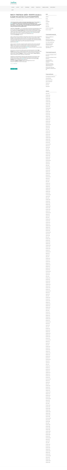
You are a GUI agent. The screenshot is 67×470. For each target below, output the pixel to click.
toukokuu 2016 (48, 281)
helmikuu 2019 (48, 227)
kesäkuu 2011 (48, 367)
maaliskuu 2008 (48, 431)
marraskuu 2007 (48, 437)
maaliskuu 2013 (48, 333)
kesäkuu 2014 (48, 312)
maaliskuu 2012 (48, 352)
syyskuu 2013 (48, 325)
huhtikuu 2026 (48, 100)
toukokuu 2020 (48, 202)
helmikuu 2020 (48, 207)
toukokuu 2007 (48, 447)
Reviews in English (48, 29)
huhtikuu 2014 (48, 315)
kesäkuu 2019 (48, 220)
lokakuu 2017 (48, 253)
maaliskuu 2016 (48, 284)
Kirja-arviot (47, 26)
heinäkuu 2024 (48, 131)
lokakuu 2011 (48, 361)
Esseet (47, 18)
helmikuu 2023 (48, 155)
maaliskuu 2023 (48, 153)
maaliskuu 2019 (48, 225)
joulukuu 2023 (48, 142)
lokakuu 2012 (48, 341)
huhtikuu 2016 (48, 282)
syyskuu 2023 (48, 147)
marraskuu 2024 (48, 124)
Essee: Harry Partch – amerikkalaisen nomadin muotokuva (49, 61)
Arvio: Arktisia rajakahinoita (50, 42)
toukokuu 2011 (48, 369)
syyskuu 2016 (48, 274)
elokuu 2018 (47, 237)
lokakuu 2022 (48, 162)
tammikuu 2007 (48, 454)
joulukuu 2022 (48, 158)
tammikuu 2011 (48, 375)
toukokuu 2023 (48, 152)
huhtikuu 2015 (48, 302)
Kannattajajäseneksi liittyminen (50, 76)
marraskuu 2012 (48, 339)
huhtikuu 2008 (48, 429)
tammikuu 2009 (48, 414)
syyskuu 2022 (48, 163)
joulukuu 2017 (48, 250)
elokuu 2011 (47, 364)
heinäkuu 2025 (48, 111)
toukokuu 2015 (48, 300)
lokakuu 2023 (48, 145)
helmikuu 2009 (48, 413)
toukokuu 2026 (48, 98)
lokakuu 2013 (48, 323)
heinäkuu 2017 (48, 258)
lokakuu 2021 (48, 178)
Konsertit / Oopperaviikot (49, 28)
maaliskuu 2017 (48, 264)
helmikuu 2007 (48, 452)
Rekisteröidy (52, 7)
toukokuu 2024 (48, 134)
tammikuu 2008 (48, 434)
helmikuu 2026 (48, 103)
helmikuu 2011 (48, 374)
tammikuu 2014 (48, 318)
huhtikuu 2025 (48, 116)
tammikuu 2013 (48, 336)
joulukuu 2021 (48, 175)
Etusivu (12, 7)
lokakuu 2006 (48, 457)
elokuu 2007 (47, 442)
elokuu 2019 (47, 217)
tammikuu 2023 (48, 157)
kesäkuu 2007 (48, 445)
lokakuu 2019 (48, 214)
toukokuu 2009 (48, 408)
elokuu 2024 (47, 129)
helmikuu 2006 (48, 462)
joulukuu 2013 (48, 320)
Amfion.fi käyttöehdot (49, 81)
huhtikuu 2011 (48, 370)
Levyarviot (47, 24)
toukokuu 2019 (48, 222)
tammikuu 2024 (48, 140)
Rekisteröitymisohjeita (49, 79)
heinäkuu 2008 (48, 424)
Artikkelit (47, 16)
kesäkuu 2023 (48, 150)
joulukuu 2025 (48, 106)
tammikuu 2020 (48, 209)
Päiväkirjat (27, 7)
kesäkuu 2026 (48, 96)
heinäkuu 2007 (48, 444)
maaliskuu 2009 (48, 411)
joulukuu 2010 (48, 377)
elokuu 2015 (47, 295)
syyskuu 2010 (48, 382)
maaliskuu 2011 (48, 372)
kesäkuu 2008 (48, 426)
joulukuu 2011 (48, 357)
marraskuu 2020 (48, 194)
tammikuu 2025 (48, 121)
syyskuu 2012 (48, 343)
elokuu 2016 (47, 276)
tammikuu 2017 (48, 268)
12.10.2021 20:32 (12, 19)
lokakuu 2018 (48, 233)
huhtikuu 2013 (48, 331)
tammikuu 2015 (48, 307)
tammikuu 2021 (48, 191)
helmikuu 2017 (48, 266)
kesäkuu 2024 (48, 132)
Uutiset (17, 7)
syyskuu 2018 (48, 235)
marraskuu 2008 (48, 418)
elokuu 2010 (47, 383)
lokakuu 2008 (48, 419)
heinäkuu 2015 (48, 297)
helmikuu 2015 (48, 305)
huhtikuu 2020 (48, 204)
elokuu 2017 (47, 256)
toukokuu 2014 (48, 313)
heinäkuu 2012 (48, 346)
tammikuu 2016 (48, 287)
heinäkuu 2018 (48, 238)
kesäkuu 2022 (48, 168)
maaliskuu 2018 (48, 245)
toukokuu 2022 (48, 170)
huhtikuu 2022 (48, 171)
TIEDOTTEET (15, 63)
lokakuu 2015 (48, 292)
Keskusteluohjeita (48, 78)
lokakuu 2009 (48, 400)
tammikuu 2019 (48, 228)
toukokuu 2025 (48, 114)
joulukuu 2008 (48, 416)
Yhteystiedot (47, 86)
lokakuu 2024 (48, 126)
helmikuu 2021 (48, 189)
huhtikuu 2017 (48, 263)
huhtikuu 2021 (48, 186)
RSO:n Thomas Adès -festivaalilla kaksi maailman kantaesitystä (25, 16)
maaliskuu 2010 (48, 392)
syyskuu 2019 (48, 215)
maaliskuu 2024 (48, 137)
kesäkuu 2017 (48, 259)
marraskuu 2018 (48, 232)
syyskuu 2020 (48, 196)
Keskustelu (38, 7)
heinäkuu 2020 (48, 199)
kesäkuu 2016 (48, 279)
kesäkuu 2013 (48, 328)
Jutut (22, 7)
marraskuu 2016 (48, 271)
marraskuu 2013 (48, 321)
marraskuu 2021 (48, 176)
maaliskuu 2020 (48, 206)
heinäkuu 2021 (48, 183)
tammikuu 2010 (48, 395)
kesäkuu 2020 (48, 201)
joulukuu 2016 (48, 269)
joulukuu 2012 (48, 338)
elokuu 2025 (47, 109)
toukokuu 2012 (48, 349)
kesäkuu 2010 (48, 387)
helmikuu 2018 (48, 246)
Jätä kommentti (18, 19)
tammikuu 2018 (48, 248)
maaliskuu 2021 (48, 188)
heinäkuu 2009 (48, 405)
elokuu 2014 (47, 310)
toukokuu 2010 (48, 388)
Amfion (13, 2)
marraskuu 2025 (48, 108)
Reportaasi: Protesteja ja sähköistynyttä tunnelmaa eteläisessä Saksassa (50, 64)
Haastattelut (47, 21)
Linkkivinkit (47, 84)
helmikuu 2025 (48, 119)
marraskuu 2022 (48, 160)
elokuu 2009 (47, 403)
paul (22, 19)
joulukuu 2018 (48, 230)
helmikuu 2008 (48, 432)
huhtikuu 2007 (48, 449)
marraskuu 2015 (48, 290)
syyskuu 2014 (48, 308)
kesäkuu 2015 (48, 299)
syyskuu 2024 (48, 127)
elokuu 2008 (47, 423)
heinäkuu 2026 (48, 95)
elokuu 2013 (47, 326)
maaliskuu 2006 (48, 460)
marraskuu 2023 (48, 144)
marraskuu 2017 (48, 251)
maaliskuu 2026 (48, 101)
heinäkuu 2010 (48, 385)
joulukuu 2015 (48, 289)
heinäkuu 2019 (48, 219)
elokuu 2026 (47, 93)
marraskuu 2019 (48, 212)
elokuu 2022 (47, 165)
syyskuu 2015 (48, 294)
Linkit (12, 9)
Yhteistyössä (48, 83)
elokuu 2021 (47, 181)
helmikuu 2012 (48, 354)
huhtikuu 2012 (48, 351)
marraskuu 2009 (48, 398)
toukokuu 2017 (48, 261)
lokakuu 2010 (48, 380)
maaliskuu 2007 (48, 450)
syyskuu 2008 (48, 421)
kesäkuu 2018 (48, 240)
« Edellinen (12, 68)
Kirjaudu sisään (45, 7)
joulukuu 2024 (48, 122)
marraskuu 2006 (48, 455)
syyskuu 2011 (48, 362)
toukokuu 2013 (48, 330)
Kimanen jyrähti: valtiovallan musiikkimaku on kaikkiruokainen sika (51, 68)
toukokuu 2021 (48, 184)
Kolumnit (47, 23)
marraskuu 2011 (48, 359)
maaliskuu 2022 (48, 173)
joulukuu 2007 (48, 436)
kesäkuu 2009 (48, 406)
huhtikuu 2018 (48, 243)
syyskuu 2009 (48, 401)
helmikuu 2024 (48, 139)
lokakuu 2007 (48, 439)
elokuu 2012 (47, 344)
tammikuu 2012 (48, 356)
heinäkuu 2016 (48, 277)
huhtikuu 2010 (48, 390)
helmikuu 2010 (48, 393)
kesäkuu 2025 (48, 113)
